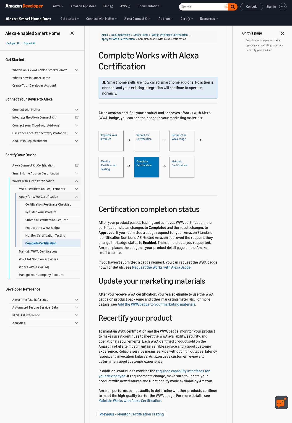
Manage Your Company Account (41, 275)
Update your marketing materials (264, 45)
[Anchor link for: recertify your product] (176, 317)
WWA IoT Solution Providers (38, 259)
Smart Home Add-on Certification (35, 173)
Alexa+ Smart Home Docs (28, 19)
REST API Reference (26, 315)
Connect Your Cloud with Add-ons (35, 125)
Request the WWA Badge (42, 228)
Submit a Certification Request (46, 220)
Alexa (105, 35)
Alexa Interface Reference (30, 299)
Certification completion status (263, 40)
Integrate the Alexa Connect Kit (33, 117)
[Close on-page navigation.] (282, 32)
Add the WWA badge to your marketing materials (156, 304)
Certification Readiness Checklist (48, 204)
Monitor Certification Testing (45, 235)
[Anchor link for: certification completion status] (204, 208)
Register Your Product (40, 212)
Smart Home (140, 35)
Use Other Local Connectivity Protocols (39, 133)
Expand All (29, 43)
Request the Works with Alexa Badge (161, 267)
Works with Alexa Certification (33, 181)
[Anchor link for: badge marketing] (209, 280)
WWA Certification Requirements (42, 189)
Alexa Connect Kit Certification (33, 165)
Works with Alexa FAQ (34, 267)
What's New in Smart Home (31, 78)
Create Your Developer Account (34, 85)
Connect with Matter (26, 109)
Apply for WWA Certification (38, 196)
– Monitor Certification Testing (132, 414)
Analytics (18, 323)
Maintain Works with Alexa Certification (130, 400)
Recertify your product (258, 50)
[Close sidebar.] (72, 33)
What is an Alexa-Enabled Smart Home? (39, 70)
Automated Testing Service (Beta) (35, 307)
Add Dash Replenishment (29, 141)
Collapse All (13, 43)
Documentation (120, 35)
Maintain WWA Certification (38, 251)
